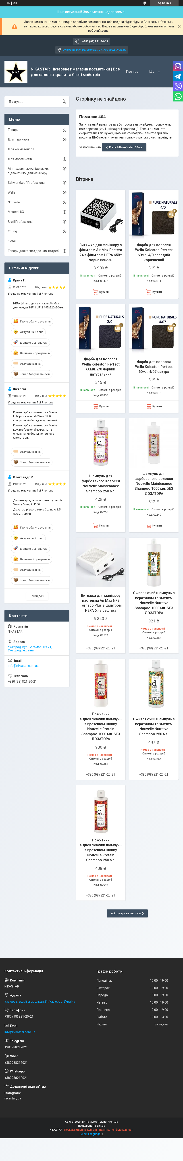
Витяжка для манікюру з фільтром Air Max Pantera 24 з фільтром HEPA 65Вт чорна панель (100, 252)
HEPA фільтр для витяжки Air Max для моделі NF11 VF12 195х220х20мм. (38, 305)
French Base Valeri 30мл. (126, 147)
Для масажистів (20, 159)
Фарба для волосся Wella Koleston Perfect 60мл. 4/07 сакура (154, 367)
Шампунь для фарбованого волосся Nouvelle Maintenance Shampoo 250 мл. (100, 483)
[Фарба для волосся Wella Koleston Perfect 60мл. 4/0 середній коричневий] (154, 214)
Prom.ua (113, 1121)
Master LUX (16, 212)
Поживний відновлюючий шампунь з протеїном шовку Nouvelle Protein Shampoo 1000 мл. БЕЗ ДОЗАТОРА (101, 726)
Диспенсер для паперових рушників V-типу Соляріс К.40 (37, 502)
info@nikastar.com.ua (23, 665)
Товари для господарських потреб (33, 251)
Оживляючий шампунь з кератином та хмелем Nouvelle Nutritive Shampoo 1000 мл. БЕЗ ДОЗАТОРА (154, 603)
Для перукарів (18, 139)
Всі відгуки (37, 596)
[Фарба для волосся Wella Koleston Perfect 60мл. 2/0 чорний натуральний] (100, 328)
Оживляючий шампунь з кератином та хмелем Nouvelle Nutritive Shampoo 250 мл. (154, 726)
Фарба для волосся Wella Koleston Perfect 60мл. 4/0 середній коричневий (154, 252)
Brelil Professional (20, 221)
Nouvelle (14, 202)
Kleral (12, 241)
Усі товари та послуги (125, 913)
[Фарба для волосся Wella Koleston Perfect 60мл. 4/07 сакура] (154, 328)
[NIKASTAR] (15, 72)
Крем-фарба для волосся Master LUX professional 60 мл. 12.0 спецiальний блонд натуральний (35, 416)
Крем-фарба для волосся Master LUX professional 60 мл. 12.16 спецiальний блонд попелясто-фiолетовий (35, 431)
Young (12, 231)
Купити (104, 291)
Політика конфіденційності (116, 1129)
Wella (11, 192)
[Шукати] (63, 101)
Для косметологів (21, 149)
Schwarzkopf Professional (26, 182)
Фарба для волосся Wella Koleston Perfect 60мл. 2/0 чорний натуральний (101, 366)
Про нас (132, 71)
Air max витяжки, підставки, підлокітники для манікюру (28, 171)
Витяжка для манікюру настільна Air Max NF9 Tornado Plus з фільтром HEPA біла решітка (101, 603)
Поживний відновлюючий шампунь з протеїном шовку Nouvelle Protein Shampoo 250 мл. (101, 850)
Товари (13, 130)
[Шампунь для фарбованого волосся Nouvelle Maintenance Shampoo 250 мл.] (100, 443)
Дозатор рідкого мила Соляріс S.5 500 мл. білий (36, 511)
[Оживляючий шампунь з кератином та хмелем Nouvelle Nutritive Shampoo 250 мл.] (154, 683)
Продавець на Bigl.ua (91, 1125)
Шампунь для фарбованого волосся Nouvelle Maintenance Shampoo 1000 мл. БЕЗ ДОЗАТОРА (154, 483)
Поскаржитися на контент (80, 1129)
